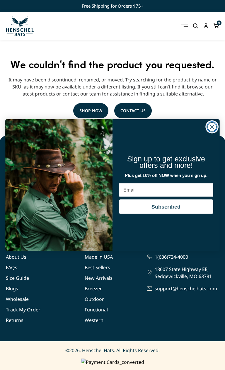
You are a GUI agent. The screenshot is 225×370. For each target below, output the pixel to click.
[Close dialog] (212, 126)
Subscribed (165, 206)
